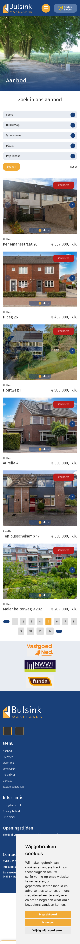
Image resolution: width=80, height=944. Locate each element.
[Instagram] (7, 731)
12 (50, 631)
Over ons (8, 763)
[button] (40, 230)
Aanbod (7, 751)
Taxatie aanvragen (13, 786)
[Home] (40, 650)
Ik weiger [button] (48, 922)
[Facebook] (19, 731)
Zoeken (11, 166)
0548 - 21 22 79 (12, 861)
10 (30, 631)
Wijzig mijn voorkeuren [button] (47, 930)
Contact (7, 780)
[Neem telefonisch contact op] (10, 942)
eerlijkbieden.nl (12, 805)
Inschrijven (9, 774)
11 (40, 631)
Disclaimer (9, 817)
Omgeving (9, 769)
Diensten (8, 757)
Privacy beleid (11, 811)
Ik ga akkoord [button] (48, 914)
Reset (73, 166)
